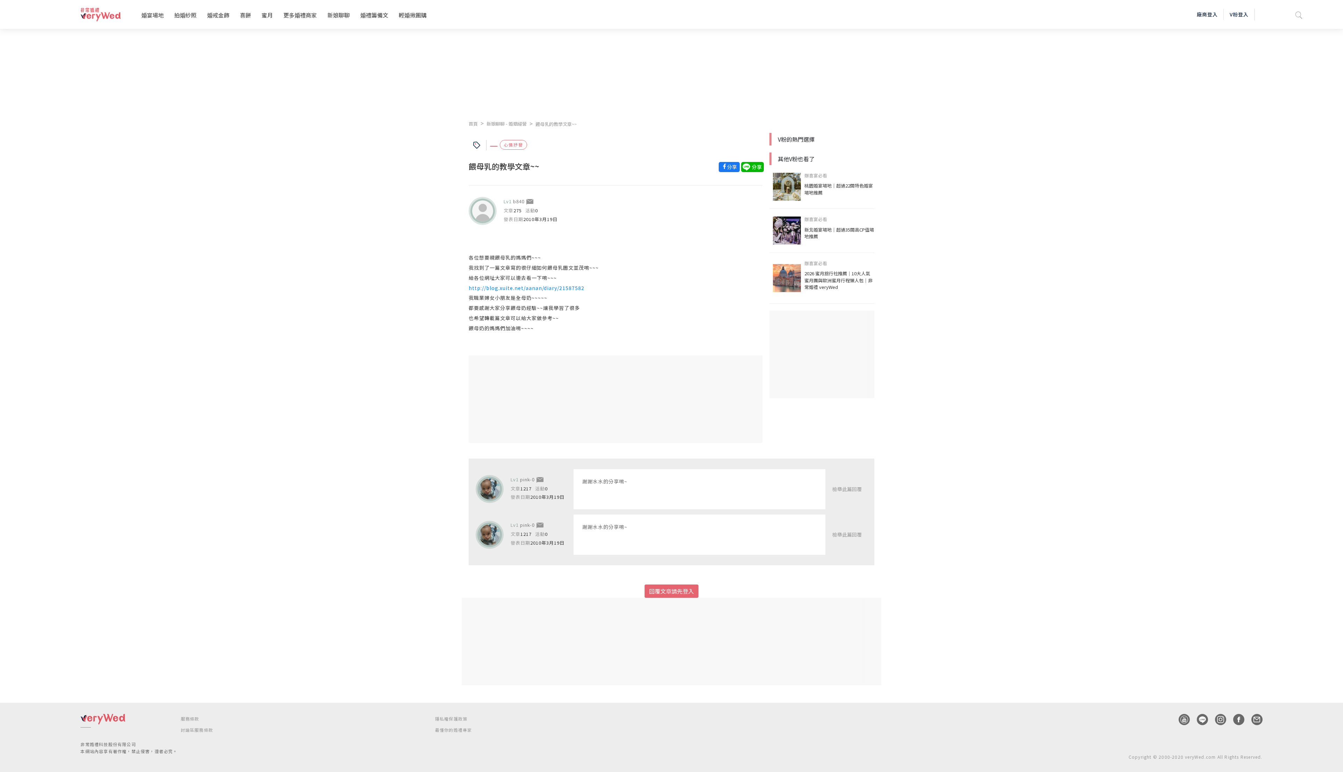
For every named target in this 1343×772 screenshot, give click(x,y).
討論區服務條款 (197, 730)
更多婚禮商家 (300, 15)
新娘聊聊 (338, 15)
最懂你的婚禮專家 (453, 730)
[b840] (482, 210)
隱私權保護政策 (451, 719)
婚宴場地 (152, 15)
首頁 (473, 123)
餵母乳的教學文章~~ (556, 124)
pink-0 (527, 479)
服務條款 (190, 719)
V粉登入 (1239, 14)
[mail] (1253, 719)
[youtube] (1181, 719)
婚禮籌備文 (374, 15)
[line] (1199, 719)
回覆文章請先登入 (671, 591)
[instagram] (1217, 719)
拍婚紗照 (185, 15)
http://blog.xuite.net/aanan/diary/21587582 (526, 287)
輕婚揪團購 (413, 15)
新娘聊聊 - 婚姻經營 (506, 123)
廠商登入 (1207, 14)
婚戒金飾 (218, 15)
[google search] (1298, 14)
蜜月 (267, 15)
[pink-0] (489, 489)
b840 (519, 201)
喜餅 (245, 15)
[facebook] (1235, 719)
